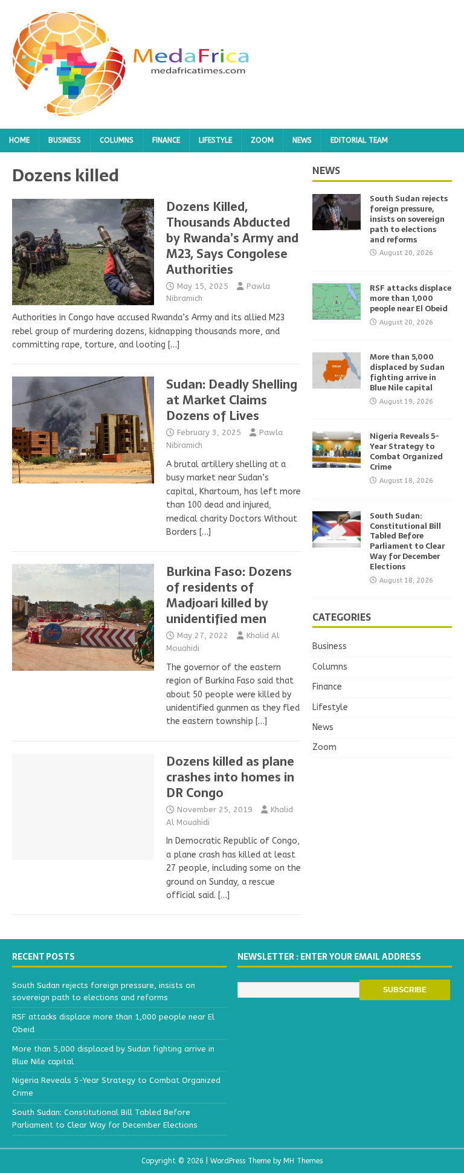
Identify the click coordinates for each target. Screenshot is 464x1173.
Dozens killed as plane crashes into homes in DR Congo (230, 777)
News (302, 140)
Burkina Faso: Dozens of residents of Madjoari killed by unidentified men (229, 595)
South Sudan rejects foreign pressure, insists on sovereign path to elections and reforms (409, 219)
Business (64, 140)
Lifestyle (215, 140)
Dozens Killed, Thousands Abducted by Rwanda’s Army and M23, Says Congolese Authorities (232, 238)
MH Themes (303, 1161)
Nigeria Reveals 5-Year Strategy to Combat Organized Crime (406, 451)
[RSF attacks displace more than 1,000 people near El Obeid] (336, 313)
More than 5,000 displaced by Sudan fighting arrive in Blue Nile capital (407, 372)
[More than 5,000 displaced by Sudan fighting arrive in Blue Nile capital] (336, 381)
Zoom (262, 140)
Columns (117, 140)
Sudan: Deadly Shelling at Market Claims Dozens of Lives (231, 400)
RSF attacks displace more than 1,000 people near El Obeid (410, 298)
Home (19, 140)
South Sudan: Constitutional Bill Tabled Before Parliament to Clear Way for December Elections (407, 541)
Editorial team (359, 140)
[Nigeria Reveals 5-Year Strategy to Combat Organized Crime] (336, 461)
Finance (166, 140)
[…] (173, 345)
